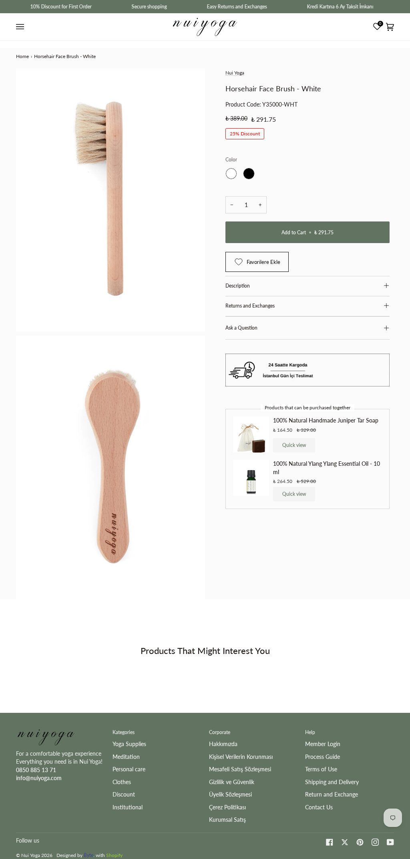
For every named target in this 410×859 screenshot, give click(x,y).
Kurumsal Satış (227, 819)
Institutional (128, 807)
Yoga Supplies (129, 743)
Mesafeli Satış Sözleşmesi (240, 769)
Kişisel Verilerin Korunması (241, 756)
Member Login (322, 743)
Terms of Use (321, 769)
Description (237, 286)
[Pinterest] (360, 842)
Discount (124, 794)
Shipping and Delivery (332, 782)
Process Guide (322, 756)
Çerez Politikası (227, 807)
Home (22, 56)
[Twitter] (344, 842)
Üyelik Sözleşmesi (230, 794)
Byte (88, 855)
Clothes (122, 782)
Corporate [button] (219, 732)
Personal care (129, 769)
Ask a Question (241, 328)
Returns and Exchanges (250, 306)
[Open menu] (21, 26)
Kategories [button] (124, 732)
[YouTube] (390, 842)
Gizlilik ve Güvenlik (231, 782)
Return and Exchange (331, 794)
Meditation (126, 756)
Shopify (114, 855)
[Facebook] (329, 842)
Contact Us (319, 807)
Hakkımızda (223, 743)
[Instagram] (375, 842)
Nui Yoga (234, 72)
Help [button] (310, 732)
